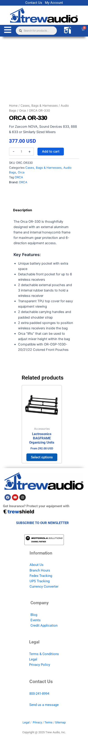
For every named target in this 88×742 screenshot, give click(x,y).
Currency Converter (44, 587)
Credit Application (44, 625)
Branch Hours (40, 570)
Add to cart (50, 151)
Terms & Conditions (44, 654)
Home (13, 105)
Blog (33, 615)
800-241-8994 (39, 694)
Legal (33, 659)
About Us (37, 565)
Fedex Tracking (41, 576)
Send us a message (44, 705)
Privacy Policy (39, 665)
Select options (42, 457)
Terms (48, 722)
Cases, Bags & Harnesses (39, 105)
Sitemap (60, 722)
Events (35, 620)
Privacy (37, 722)
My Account (54, 3)
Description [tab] (22, 210)
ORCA (19, 177)
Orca (22, 110)
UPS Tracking (40, 581)
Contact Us (33, 3)
